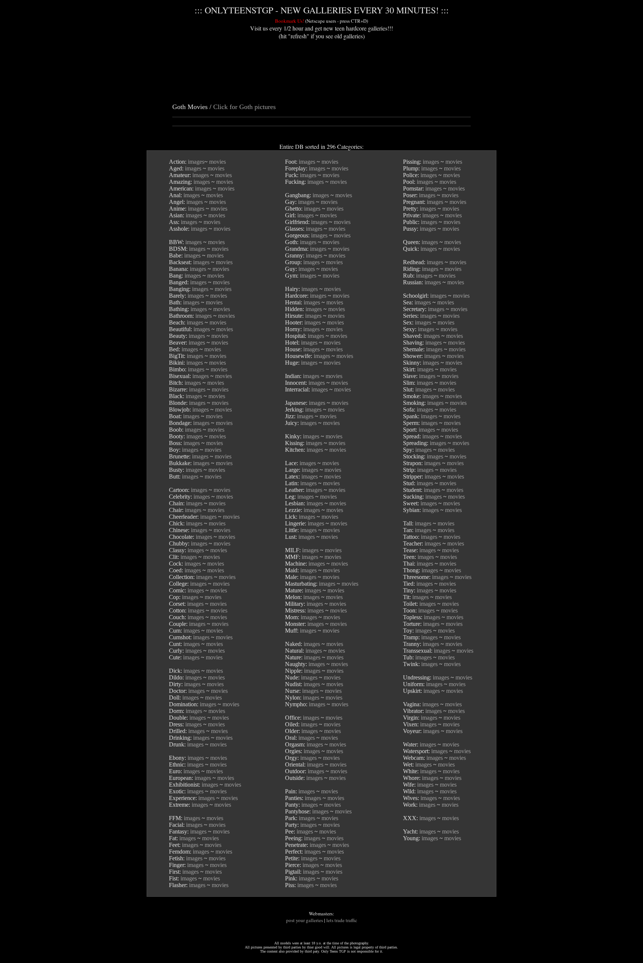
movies (217, 162)
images (196, 162)
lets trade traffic (341, 920)
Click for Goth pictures (244, 107)
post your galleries (304, 920)
